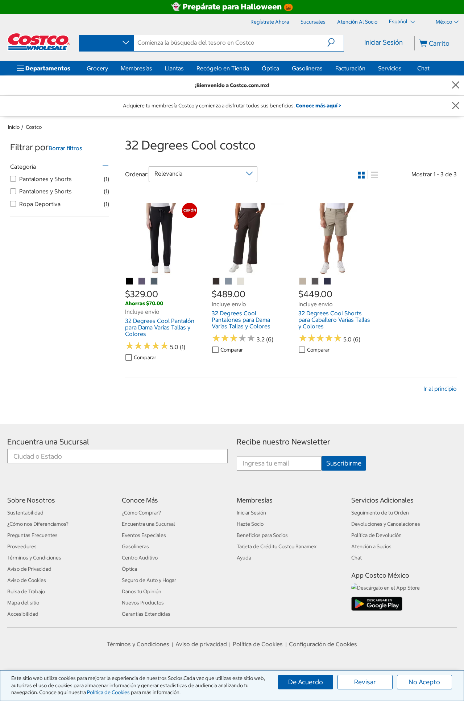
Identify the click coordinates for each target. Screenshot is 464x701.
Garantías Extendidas (146, 614)
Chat (423, 68)
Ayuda (244, 557)
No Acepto (424, 682)
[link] (161, 271)
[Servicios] (403, 68)
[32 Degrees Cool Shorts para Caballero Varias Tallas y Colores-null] (303, 281)
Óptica (270, 68)
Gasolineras (307, 68)
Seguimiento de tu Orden (380, 512)
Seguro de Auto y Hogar (149, 580)
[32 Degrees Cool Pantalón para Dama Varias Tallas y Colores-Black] (129, 281)
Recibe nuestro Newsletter (283, 442)
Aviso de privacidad (201, 644)
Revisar (365, 682)
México (444, 22)
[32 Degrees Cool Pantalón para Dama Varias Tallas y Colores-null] (142, 281)
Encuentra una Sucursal (48, 442)
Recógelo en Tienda (222, 68)
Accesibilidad (22, 614)
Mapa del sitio (23, 602)
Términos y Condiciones (34, 557)
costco (34, 127)
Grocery (97, 68)
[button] (335, 42)
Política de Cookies (108, 692)
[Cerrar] (455, 85)
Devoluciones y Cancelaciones (385, 524)
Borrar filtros (65, 148)
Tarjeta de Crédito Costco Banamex (276, 546)
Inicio (14, 127)
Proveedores (22, 546)
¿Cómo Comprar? (141, 512)
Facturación (350, 68)
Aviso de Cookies (26, 580)
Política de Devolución (376, 535)
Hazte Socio (250, 524)
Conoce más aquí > (318, 105)
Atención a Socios (371, 546)
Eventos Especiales (144, 535)
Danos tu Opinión (141, 591)
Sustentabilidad (25, 512)
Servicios (390, 68)
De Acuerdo (305, 682)
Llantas (174, 68)
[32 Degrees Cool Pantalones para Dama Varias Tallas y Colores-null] (216, 281)
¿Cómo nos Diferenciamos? (38, 524)
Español (399, 21)
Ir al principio (440, 388)
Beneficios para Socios (262, 535)
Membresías (136, 68)
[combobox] (105, 43)
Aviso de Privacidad (29, 569)
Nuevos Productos (143, 602)
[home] (38, 42)
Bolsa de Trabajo (26, 591)
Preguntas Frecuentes (32, 535)
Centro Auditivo (140, 557)
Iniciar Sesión (383, 42)
